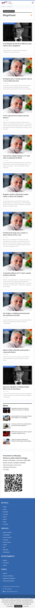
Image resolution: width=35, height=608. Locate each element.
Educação (5, 511)
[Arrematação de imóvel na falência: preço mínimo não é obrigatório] (17, 32)
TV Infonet (5, 524)
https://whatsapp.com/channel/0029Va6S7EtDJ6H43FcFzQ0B (12, 467)
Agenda (5, 560)
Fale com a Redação (8, 576)
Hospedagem (6, 535)
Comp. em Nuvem (7, 537)
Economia (5, 514)
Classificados (6, 552)
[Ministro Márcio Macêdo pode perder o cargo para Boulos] (17, 338)
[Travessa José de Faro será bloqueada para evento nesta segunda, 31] (6, 426)
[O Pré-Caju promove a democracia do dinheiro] (17, 104)
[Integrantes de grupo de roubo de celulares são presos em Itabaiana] (6, 410)
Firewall (5, 544)
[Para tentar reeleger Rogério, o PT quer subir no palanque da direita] (17, 144)
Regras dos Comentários (9, 578)
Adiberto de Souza (8, 58)
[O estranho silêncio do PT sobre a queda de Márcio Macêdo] (17, 261)
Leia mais (26, 606)
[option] (17, 426)
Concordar (18, 606)
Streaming (5, 549)
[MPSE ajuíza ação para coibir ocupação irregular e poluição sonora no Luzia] (6, 433)
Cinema (5, 565)
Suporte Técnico (7, 542)
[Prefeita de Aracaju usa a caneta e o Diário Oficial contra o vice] (17, 221)
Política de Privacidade (8, 581)
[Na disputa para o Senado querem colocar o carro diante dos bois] (17, 67)
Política (5, 519)
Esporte (5, 516)
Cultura (4, 509)
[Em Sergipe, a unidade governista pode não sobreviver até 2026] (17, 301)
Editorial (5, 573)
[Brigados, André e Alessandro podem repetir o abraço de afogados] (17, 182)
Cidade (4, 507)
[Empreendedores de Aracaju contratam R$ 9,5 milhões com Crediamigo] (6, 418)
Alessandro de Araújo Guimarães (10, 23)
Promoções (6, 562)
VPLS (4, 547)
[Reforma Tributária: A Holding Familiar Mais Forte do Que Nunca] (17, 375)
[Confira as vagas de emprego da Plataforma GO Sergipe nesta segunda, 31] (6, 441)
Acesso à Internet (7, 532)
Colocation (5, 539)
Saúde (4, 521)
